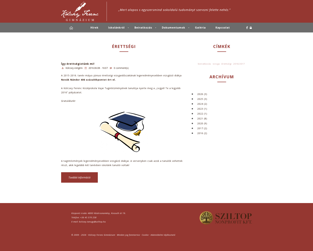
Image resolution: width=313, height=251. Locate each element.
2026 (200, 94)
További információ (83, 177)
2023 (200, 108)
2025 (200, 98)
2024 (200, 103)
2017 (200, 128)
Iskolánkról (116, 27)
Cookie (145, 235)
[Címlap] (84, 11)
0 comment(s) (121, 67)
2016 (200, 133)
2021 (200, 118)
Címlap (75, 28)
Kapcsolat (223, 27)
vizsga (216, 63)
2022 (200, 113)
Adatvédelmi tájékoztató (163, 235)
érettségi (226, 63)
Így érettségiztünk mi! (78, 64)
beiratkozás (204, 63)
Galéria (200, 27)
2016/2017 (239, 63)
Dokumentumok (173, 27)
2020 (200, 123)
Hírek (94, 27)
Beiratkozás (143, 27)
